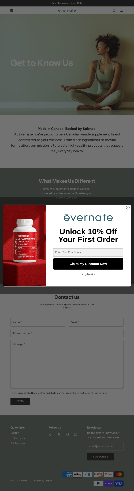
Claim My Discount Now (88, 264)
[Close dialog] (127, 207)
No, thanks (88, 274)
